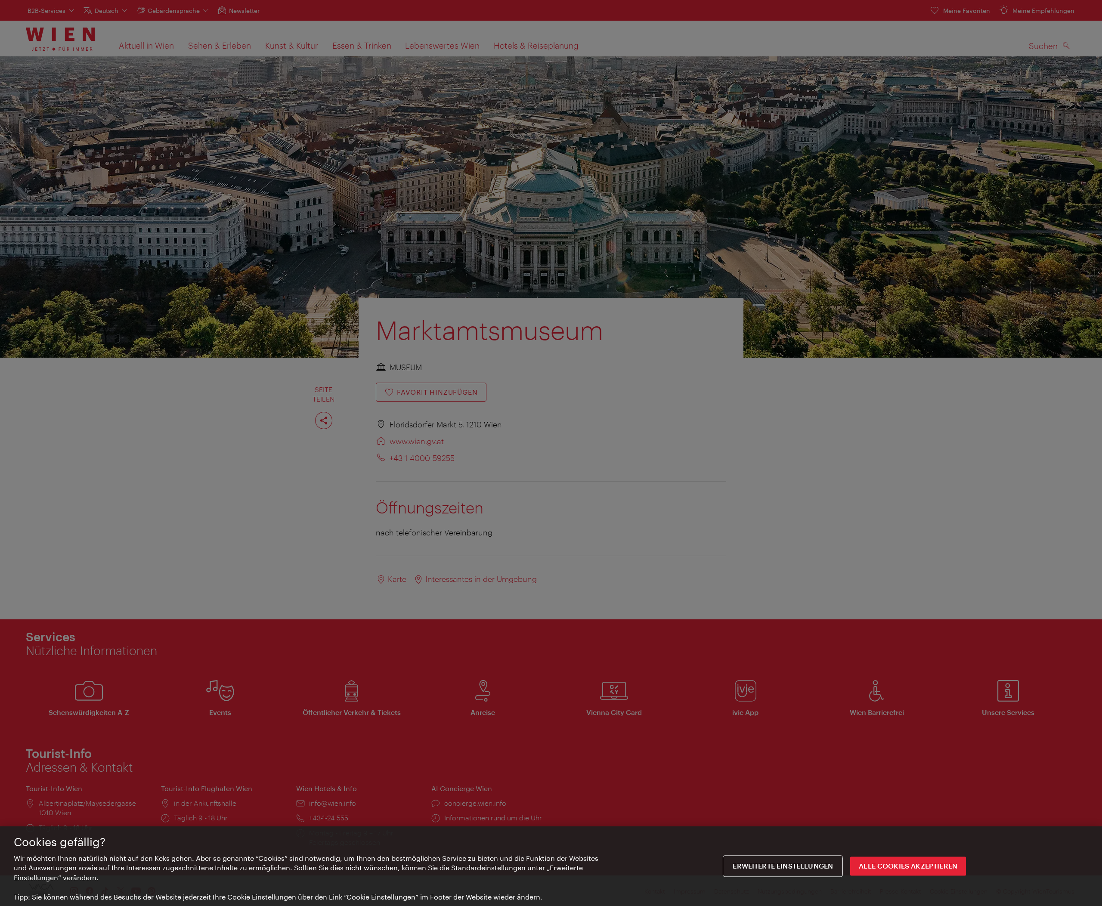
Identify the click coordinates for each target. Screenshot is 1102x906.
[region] (551, 866)
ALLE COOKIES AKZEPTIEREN (908, 866)
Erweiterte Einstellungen (783, 866)
